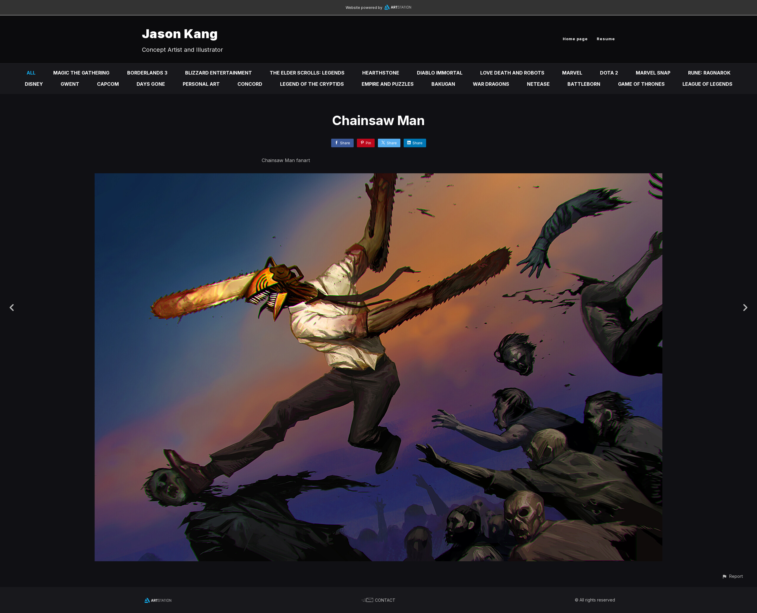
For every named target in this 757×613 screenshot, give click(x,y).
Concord (249, 84)
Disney (34, 84)
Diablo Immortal (439, 73)
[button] (732, 576)
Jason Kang (180, 33)
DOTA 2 (609, 73)
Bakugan (443, 84)
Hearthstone (380, 73)
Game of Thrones (641, 84)
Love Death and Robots (512, 73)
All (31, 73)
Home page (575, 38)
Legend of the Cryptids (312, 84)
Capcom (108, 84)
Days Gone (151, 84)
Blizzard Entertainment (218, 73)
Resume (606, 38)
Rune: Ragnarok (709, 73)
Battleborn (583, 84)
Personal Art (201, 84)
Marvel (572, 73)
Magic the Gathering (81, 73)
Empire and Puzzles (388, 84)
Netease (538, 84)
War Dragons (491, 84)
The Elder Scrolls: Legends (307, 73)
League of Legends (707, 84)
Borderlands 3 (147, 73)
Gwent (70, 84)
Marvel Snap (653, 73)
